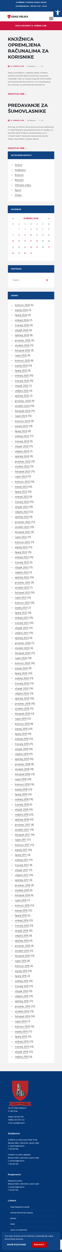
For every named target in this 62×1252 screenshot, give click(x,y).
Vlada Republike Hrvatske (19, 1207)
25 (37, 247)
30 (25, 253)
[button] (57, 12)
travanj (22, 325)
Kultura (19, 175)
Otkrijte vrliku (23, 185)
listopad (22, 350)
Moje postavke (16, 1244)
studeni (22, 345)
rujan (21, 355)
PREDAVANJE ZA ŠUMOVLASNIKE (28, 108)
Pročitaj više (16, 94)
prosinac (22, 340)
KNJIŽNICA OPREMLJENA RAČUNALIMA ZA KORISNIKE (28, 48)
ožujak (21, 330)
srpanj (21, 310)
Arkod (12, 1224)
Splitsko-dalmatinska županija (21, 1212)
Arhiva (18, 165)
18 (37, 241)
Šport (18, 190)
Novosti (19, 180)
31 (31, 253)
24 (31, 247)
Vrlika (18, 195)
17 (31, 241)
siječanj (22, 335)
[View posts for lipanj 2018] (49, 218)
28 (13, 253)
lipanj (21, 315)
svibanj (30, 218)
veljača (22, 391)
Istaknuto (20, 170)
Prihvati (39, 1244)
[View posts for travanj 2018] (13, 218)
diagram (32, 66)
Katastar (13, 1218)
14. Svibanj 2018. (17, 66)
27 (49, 247)
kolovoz (22, 305)
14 (13, 241)
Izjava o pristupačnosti (18, 1230)
